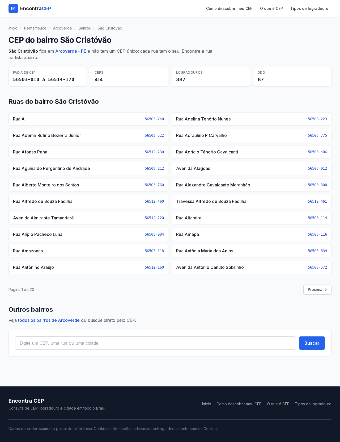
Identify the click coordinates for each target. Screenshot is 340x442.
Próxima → (317, 289)
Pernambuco (35, 28)
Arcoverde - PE (70, 51)
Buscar (312, 343)
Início (13, 28)
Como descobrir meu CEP (229, 8)
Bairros (85, 28)
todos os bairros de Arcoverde (49, 320)
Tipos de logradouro (309, 8)
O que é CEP (271, 8)
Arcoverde (62, 28)
